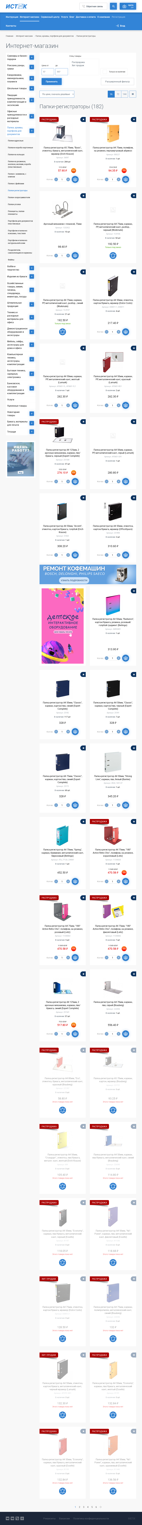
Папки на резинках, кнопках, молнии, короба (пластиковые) (19, 164)
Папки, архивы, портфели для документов (55, 36)
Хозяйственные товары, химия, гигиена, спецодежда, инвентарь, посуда (16, 290)
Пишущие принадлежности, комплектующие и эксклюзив (16, 100)
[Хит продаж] (84, 65)
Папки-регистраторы (17, 190)
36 (111, 94)
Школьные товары (17, 88)
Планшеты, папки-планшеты (16, 212)
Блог (71, 16)
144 (124, 94)
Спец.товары (75, 56)
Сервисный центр (50, 16)
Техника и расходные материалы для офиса (15, 317)
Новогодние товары (13, 413)
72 (118, 94)
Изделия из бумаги (17, 276)
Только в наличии (117, 71)
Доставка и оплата (86, 16)
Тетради (11, 431)
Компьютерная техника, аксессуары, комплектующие (15, 359)
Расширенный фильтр (117, 81)
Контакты (11, 25)
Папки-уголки (14, 204)
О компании (103, 16)
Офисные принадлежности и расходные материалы (17, 116)
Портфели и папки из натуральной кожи (17, 241)
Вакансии (64, 1518)
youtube (22, 1518)
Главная (9, 36)
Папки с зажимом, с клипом (17, 175)
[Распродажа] (84, 62)
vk (7, 1518)
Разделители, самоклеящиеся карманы (20, 251)
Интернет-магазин (29, 16)
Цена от (45, 65)
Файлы (11, 259)
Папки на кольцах (16, 154)
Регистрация (118, 16)
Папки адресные (15, 140)
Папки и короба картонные (20, 147)
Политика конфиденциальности (91, 1518)
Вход (122, 25)
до (56, 65)
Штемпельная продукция (14, 304)
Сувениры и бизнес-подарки (17, 57)
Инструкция (12, 16)
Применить (52, 81)
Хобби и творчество (13, 268)
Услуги (64, 16)
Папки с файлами (16, 183)
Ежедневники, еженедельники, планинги (15, 78)
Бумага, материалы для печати (17, 423)
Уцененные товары (17, 405)
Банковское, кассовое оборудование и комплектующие (15, 388)
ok (17, 1518)
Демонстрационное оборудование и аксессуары (17, 332)
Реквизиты (49, 1518)
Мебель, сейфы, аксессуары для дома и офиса (15, 345)
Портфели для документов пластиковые (20, 222)
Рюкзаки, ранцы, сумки (16, 67)
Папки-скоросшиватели (19, 197)
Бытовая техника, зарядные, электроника (16, 374)
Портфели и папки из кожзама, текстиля (17, 232)
